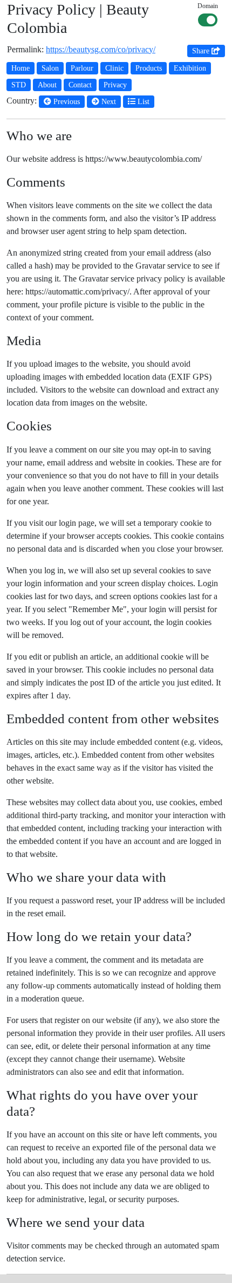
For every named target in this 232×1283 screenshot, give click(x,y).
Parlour (82, 68)
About (47, 85)
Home (20, 68)
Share (201, 51)
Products (148, 68)
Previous (65, 102)
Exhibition (190, 68)
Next (107, 102)
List (142, 102)
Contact (80, 85)
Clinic (114, 68)
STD (18, 85)
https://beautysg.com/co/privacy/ (100, 49)
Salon (50, 68)
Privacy (115, 85)
